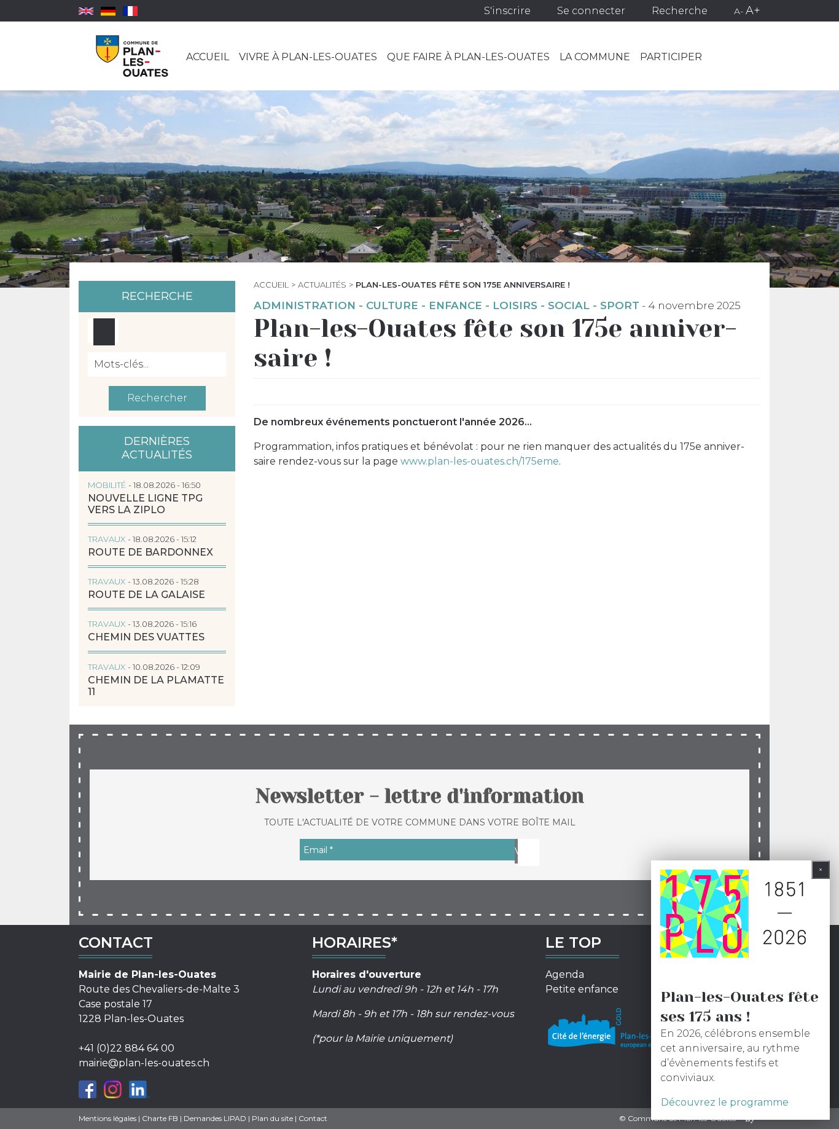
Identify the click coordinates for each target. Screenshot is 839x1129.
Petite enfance (582, 989)
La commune (595, 57)
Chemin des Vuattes (146, 637)
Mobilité (107, 485)
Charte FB (160, 1118)
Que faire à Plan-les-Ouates (468, 57)
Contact (313, 1118)
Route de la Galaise (146, 594)
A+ (753, 10)
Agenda (564, 974)
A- (738, 11)
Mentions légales (107, 1118)
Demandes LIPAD (215, 1118)
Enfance (455, 305)
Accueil (207, 57)
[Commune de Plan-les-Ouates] (132, 56)
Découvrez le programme (725, 1102)
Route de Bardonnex (150, 552)
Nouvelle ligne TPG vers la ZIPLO (145, 504)
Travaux (106, 539)
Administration (305, 305)
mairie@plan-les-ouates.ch (144, 1063)
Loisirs (515, 305)
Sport (619, 305)
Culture (392, 305)
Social (569, 305)
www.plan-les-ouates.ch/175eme (479, 461)
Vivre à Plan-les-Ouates (308, 57)
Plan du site (272, 1118)
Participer (671, 57)
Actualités (322, 284)
